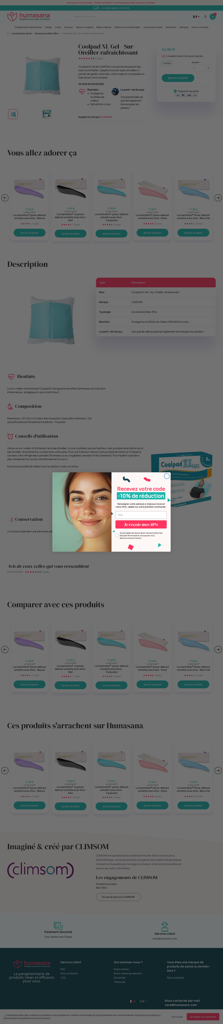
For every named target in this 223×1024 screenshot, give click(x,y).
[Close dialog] (166, 476)
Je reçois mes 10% (141, 524)
